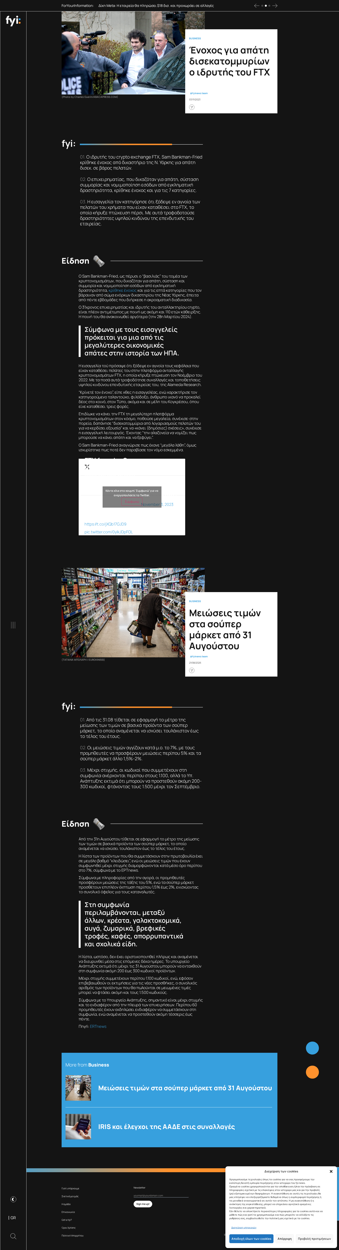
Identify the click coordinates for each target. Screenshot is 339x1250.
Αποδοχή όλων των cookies (251, 1239)
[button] (331, 1171)
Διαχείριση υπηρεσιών (243, 1227)
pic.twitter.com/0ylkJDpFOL (109, 532)
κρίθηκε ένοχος (123, 290)
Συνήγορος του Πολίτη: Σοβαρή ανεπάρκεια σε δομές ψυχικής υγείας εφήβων (161, 5)
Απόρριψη (285, 1239)
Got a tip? (67, 1220)
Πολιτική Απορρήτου (73, 1235)
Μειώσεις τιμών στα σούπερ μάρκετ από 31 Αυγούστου (185, 1088)
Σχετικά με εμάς (70, 1196)
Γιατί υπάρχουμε (70, 1188)
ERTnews (98, 1026)
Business (195, 38)
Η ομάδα (66, 1204)
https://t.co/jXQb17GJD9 (105, 524)
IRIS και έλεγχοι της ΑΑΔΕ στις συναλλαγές (166, 1127)
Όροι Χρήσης (69, 1227)
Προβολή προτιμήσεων (314, 1239)
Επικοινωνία (68, 1212)
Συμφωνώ (132, 501)
